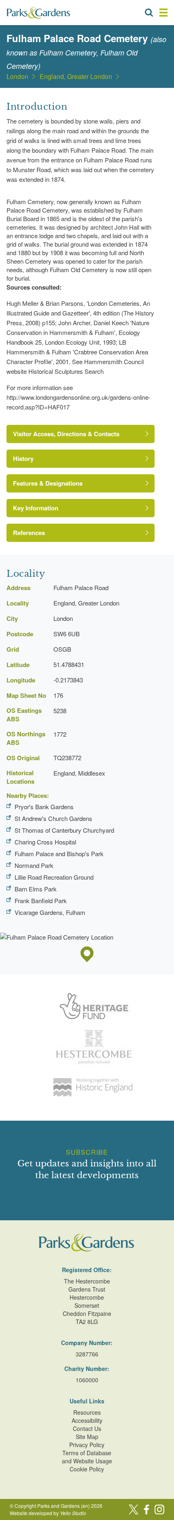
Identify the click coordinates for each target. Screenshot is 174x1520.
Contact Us (87, 1428)
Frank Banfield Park (41, 900)
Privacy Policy (86, 1445)
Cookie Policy (87, 1469)
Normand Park (34, 865)
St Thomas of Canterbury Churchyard (64, 830)
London (17, 76)
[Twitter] (133, 1509)
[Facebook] (146, 1509)
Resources (87, 1412)
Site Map (87, 1437)
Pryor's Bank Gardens (44, 806)
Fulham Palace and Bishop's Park (59, 853)
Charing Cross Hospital (45, 842)
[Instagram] (159, 1509)
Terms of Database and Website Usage (87, 1457)
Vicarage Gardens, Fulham (50, 912)
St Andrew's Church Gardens (53, 818)
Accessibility (87, 1420)
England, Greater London (76, 76)
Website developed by (48, 1512)
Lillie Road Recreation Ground (54, 877)
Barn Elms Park (36, 889)
